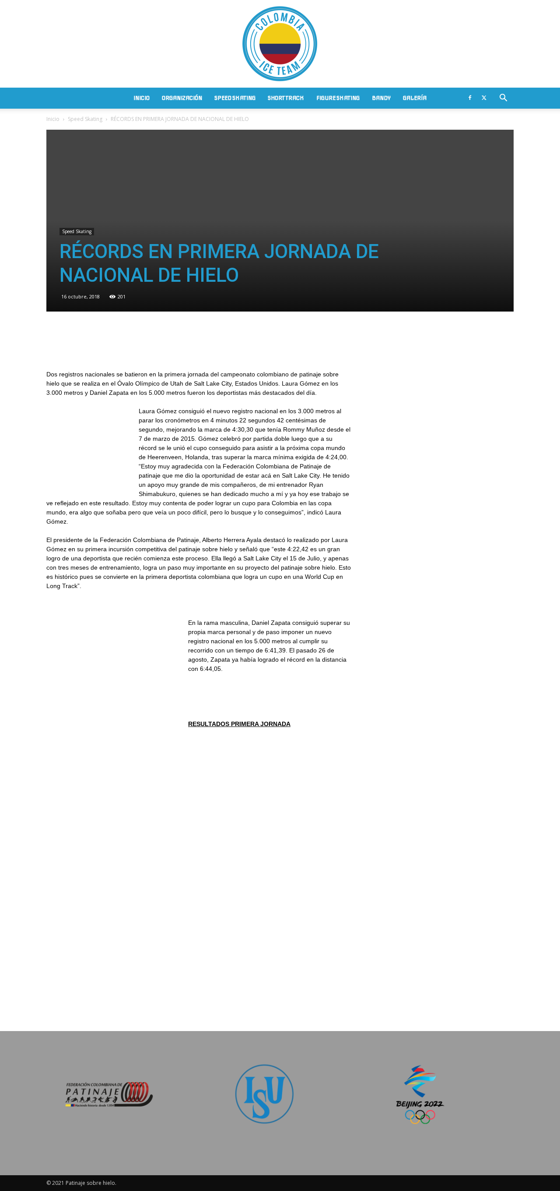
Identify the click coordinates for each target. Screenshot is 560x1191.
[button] (503, 99)
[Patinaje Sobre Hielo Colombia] (280, 44)
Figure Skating (338, 98)
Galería (415, 98)
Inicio (141, 98)
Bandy (381, 98)
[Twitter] (483, 98)
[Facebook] (469, 98)
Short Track (286, 98)
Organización (182, 98)
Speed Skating (235, 98)
